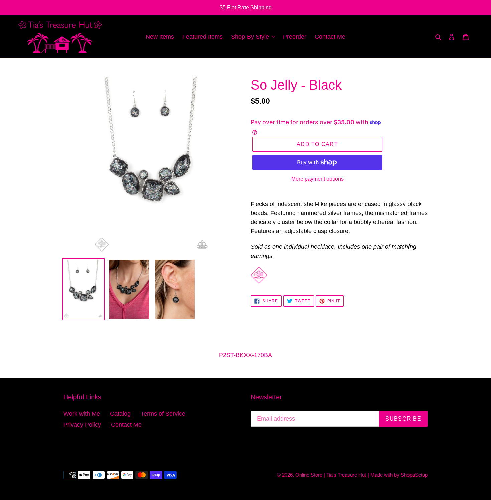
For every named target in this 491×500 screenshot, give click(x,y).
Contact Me (126, 424)
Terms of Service (163, 413)
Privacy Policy (82, 424)
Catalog (120, 413)
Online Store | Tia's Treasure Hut (330, 475)
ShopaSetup (414, 475)
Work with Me (81, 413)
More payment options (317, 179)
